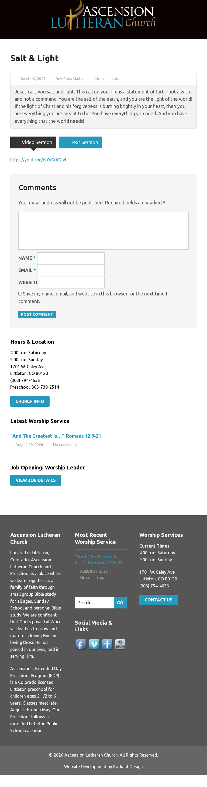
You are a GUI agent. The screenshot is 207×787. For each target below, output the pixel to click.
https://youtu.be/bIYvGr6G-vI (38, 159)
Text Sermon (84, 142)
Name (27, 258)
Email (27, 270)
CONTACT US (158, 599)
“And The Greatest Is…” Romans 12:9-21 (55, 435)
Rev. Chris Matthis (70, 78)
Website (28, 282)
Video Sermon (36, 142)
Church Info (30, 401)
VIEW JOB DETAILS (36, 480)
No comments (107, 78)
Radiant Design (128, 766)
